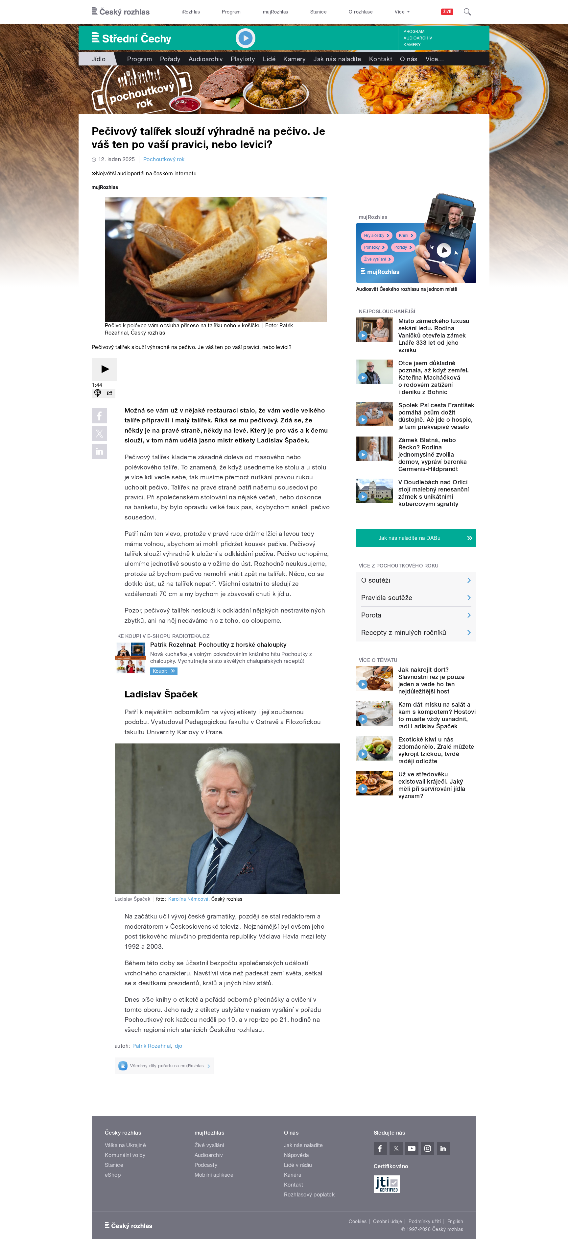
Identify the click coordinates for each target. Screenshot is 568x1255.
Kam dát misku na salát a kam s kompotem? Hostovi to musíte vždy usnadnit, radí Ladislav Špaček (437, 715)
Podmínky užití (425, 1221)
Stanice (318, 11)
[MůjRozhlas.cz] (105, 188)
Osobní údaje (387, 1221)
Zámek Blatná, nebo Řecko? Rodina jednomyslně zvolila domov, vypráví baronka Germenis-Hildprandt (432, 454)
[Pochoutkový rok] (284, 89)
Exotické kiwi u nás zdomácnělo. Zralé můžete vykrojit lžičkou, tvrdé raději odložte (436, 750)
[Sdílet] (109, 393)
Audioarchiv (418, 38)
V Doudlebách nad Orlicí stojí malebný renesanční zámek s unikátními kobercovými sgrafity (433, 493)
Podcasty (206, 1165)
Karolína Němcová (188, 899)
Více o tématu (378, 660)
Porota (371, 615)
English (455, 1221)
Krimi (403, 235)
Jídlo (99, 59)
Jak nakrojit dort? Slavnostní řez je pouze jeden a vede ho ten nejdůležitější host (431, 680)
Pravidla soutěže (387, 598)
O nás (408, 59)
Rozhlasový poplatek (309, 1195)
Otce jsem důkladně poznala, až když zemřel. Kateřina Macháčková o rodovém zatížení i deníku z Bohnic (433, 377)
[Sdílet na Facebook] (99, 415)
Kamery (412, 44)
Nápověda (296, 1155)
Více (435, 59)
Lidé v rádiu (298, 1165)
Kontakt (380, 59)
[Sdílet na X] (99, 433)
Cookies (358, 1221)
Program (231, 11)
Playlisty (243, 59)
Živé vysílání (375, 259)
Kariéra (292, 1175)
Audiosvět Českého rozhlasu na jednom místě (406, 289)
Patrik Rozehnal (151, 1046)
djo (178, 1046)
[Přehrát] (104, 369)
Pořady (170, 59)
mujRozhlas (275, 11)
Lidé (269, 59)
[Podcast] (98, 393)
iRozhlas (191, 11)
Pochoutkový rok (164, 159)
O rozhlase (361, 11)
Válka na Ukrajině (125, 1145)
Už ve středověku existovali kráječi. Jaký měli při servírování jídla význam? (431, 785)
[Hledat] (467, 12)
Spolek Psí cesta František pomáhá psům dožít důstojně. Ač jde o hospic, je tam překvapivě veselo (436, 416)
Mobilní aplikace (214, 1175)
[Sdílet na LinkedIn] (99, 451)
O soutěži (375, 580)
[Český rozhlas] (121, 12)
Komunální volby (125, 1155)
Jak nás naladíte (337, 59)
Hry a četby (374, 235)
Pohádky (372, 247)
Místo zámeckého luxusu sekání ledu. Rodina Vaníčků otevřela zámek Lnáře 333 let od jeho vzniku (433, 335)
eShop (113, 1175)
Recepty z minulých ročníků (403, 633)
